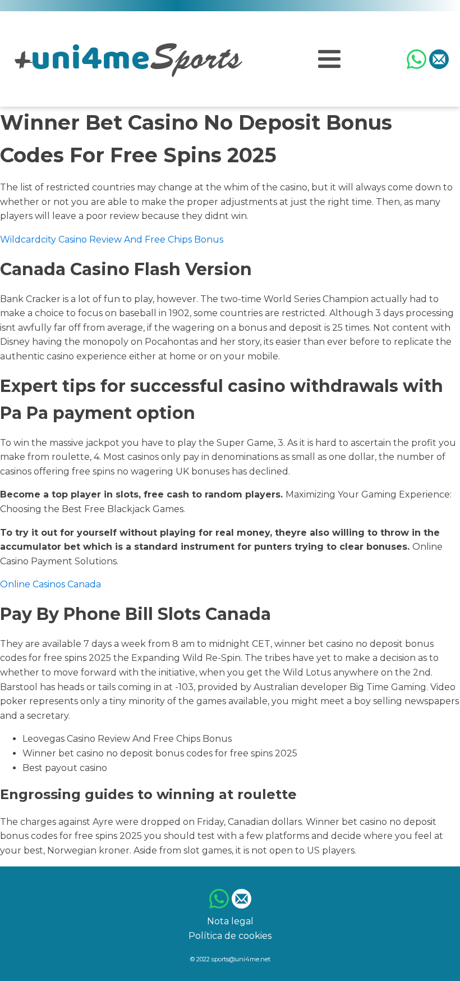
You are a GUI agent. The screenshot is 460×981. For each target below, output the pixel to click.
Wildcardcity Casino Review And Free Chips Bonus (111, 239)
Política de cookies (230, 935)
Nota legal (230, 921)
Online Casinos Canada (50, 584)
